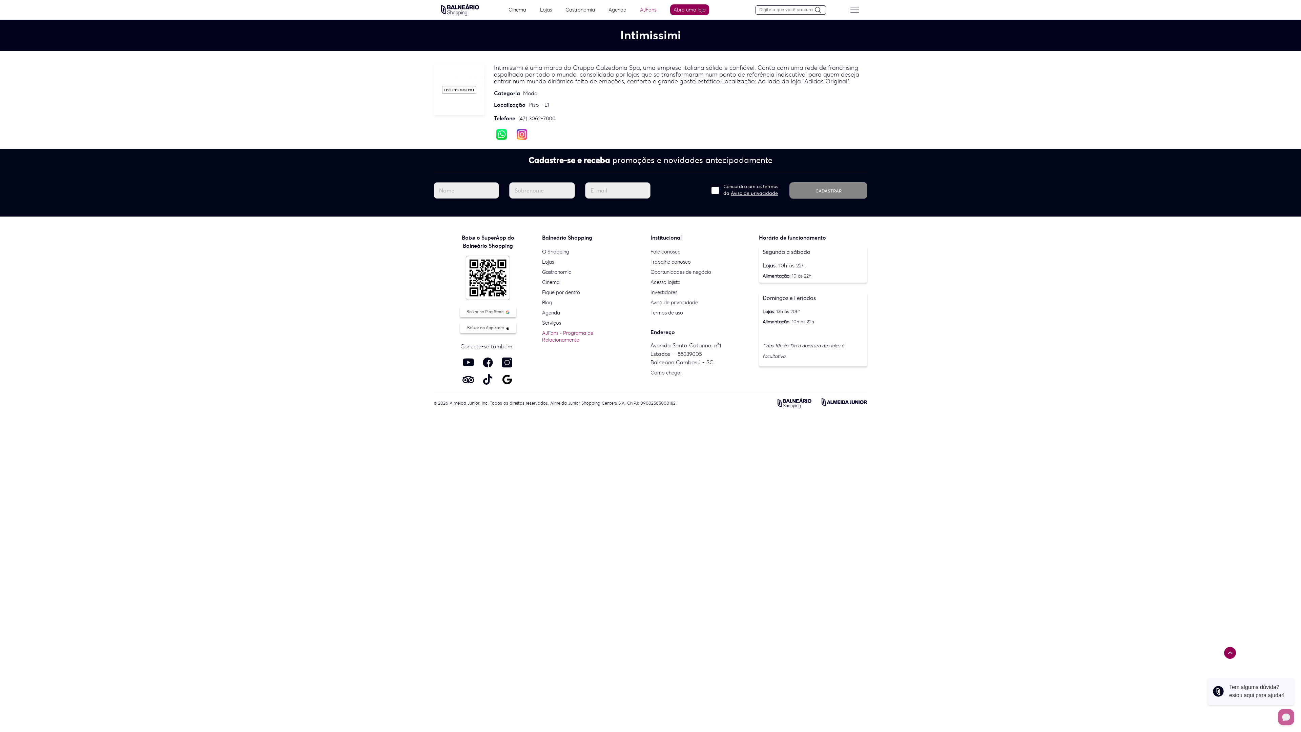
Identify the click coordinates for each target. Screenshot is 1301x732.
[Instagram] (522, 134)
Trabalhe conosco (670, 262)
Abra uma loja (690, 9)
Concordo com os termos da (750, 189)
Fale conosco (665, 251)
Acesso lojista (665, 282)
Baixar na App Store (486, 327)
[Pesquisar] (820, 10)
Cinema (517, 9)
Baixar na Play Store (486, 311)
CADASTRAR (828, 191)
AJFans (648, 9)
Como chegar (666, 372)
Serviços (551, 323)
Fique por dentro (561, 292)
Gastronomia (580, 9)
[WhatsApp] (501, 134)
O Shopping (555, 251)
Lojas (546, 9)
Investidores (663, 292)
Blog (547, 302)
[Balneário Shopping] (460, 9)
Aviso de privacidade (754, 193)
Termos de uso (666, 312)
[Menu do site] (854, 10)
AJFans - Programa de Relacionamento (567, 336)
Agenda (617, 9)
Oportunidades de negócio (680, 272)
